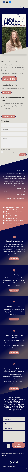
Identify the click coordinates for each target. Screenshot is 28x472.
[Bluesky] (10, 2)
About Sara (6, 92)
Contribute (9, 78)
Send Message (18, 445)
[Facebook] (4, 2)
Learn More (14, 258)
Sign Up (22, 155)
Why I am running (8, 116)
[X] (7, 2)
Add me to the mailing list (9, 152)
